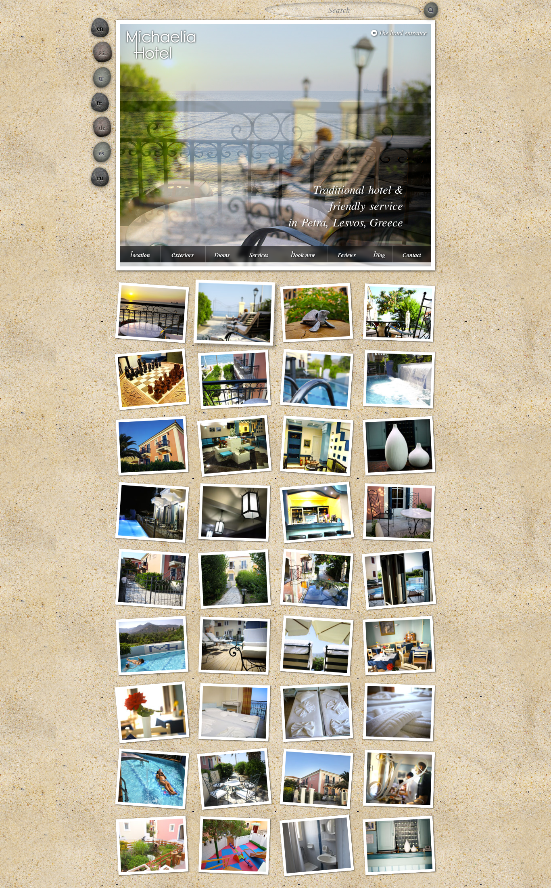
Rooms (222, 254)
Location (140, 254)
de (102, 127)
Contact (412, 254)
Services (259, 254)
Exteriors (182, 254)
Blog (379, 254)
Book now (303, 254)
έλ (102, 52)
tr (101, 78)
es (101, 152)
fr (99, 102)
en (100, 28)
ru (100, 177)
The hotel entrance (403, 32)
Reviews (347, 254)
